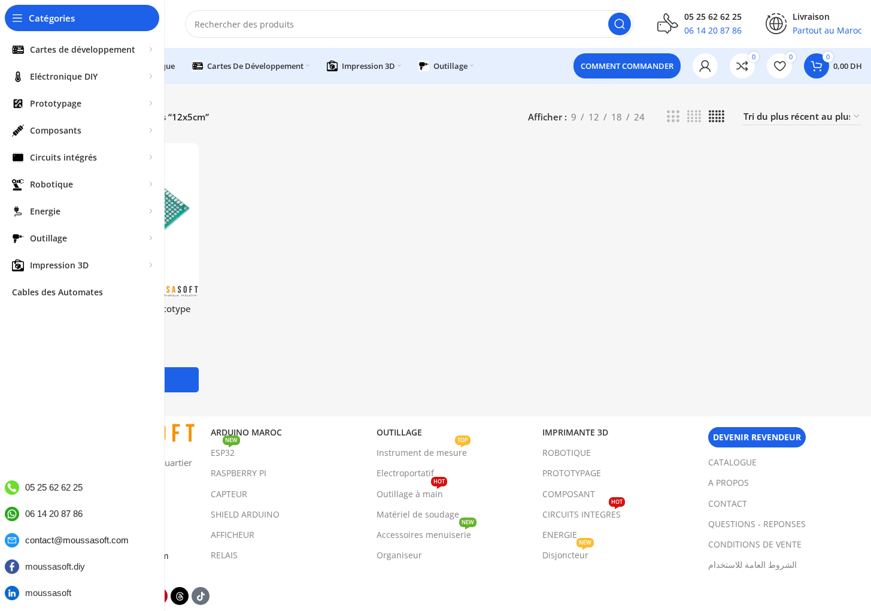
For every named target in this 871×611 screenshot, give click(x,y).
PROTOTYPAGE (571, 473)
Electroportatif (405, 473)
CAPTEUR (229, 494)
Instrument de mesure (422, 450)
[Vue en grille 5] (716, 116)
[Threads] (180, 596)
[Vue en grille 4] (694, 116)
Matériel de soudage (418, 514)
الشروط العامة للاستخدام (752, 564)
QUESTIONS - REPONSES (757, 524)
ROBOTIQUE (566, 452)
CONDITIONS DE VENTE (755, 544)
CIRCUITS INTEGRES (582, 512)
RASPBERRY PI (238, 473)
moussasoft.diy (55, 566)
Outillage (399, 432)
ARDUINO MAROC (246, 432)
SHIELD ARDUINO (245, 514)
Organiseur (399, 555)
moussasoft (48, 593)
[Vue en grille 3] (673, 116)
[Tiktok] (201, 596)
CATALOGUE (732, 462)
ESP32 (224, 450)
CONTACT (727, 503)
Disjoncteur (566, 553)
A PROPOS (728, 482)
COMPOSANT (568, 494)
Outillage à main (411, 492)
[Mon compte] (705, 66)
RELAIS (224, 555)
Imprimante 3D (575, 432)
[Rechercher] (619, 24)
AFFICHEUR (232, 534)
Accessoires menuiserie (425, 532)
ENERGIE (559, 534)
